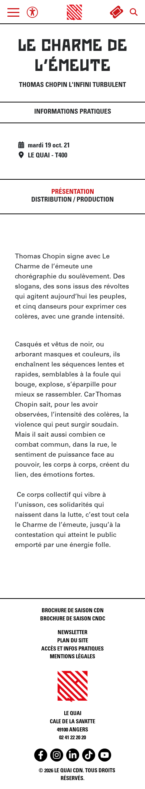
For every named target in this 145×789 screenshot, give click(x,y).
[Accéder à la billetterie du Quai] (116, 12)
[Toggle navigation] (13, 12)
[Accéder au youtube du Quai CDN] (104, 755)
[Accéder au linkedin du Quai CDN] (72, 755)
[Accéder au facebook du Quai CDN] (40, 755)
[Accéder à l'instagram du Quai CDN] (56, 755)
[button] (13, 12)
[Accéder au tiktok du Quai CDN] (88, 755)
